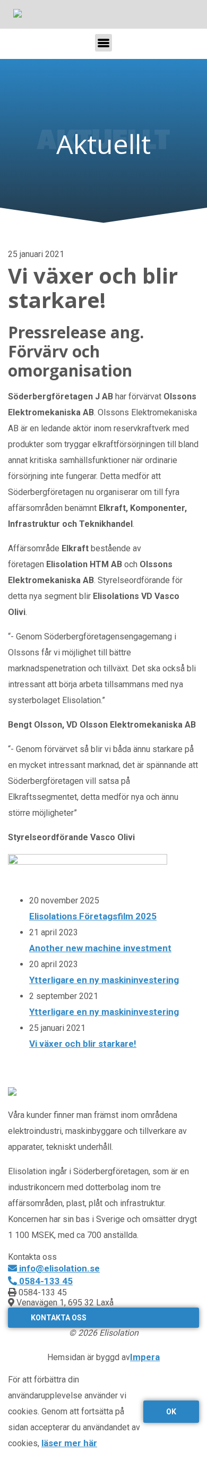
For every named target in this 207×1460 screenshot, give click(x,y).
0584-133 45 (45, 1281)
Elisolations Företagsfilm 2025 (93, 916)
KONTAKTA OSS (59, 1317)
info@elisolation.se (58, 1268)
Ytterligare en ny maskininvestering (104, 980)
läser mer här (69, 1443)
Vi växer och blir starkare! (82, 1043)
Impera (145, 1357)
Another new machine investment (100, 948)
